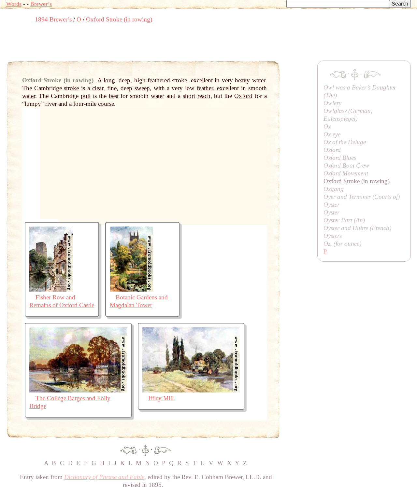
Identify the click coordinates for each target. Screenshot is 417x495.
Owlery (332, 103)
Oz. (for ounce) (342, 243)
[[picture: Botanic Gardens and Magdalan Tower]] (131, 289)
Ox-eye (332, 134)
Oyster (331, 204)
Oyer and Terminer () (362, 196)
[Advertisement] (124, 44)
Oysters (333, 235)
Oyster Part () (344, 220)
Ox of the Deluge (345, 142)
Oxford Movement (346, 173)
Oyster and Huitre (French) (357, 228)
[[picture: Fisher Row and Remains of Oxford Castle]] (51, 289)
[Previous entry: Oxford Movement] (128, 449)
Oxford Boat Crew (346, 165)
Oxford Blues (340, 157)
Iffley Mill (161, 398)
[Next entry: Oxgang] (162, 449)
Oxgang (334, 189)
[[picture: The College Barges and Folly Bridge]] (78, 390)
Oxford (332, 149)
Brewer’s (41, 4)
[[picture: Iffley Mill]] (191, 390)
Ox (327, 126)
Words (14, 4)
